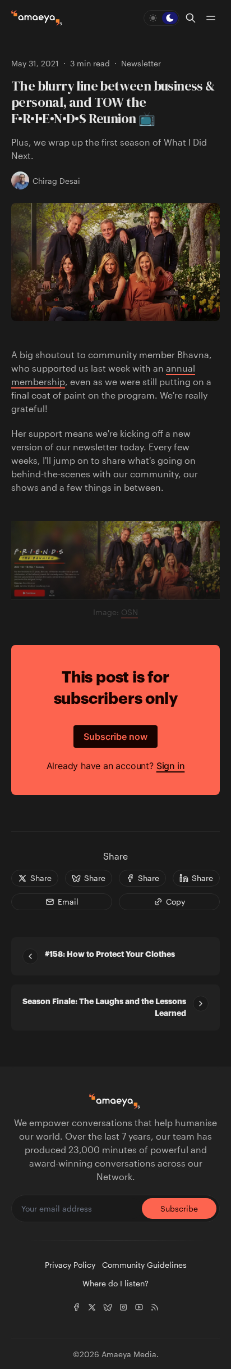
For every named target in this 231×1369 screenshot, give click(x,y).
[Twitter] (91, 1307)
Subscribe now (115, 736)
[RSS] (154, 1307)
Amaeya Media (128, 1354)
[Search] (191, 18)
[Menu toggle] (211, 18)
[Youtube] (139, 1307)
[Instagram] (123, 1307)
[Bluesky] (107, 1307)
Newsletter (141, 63)
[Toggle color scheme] (161, 18)
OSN (129, 612)
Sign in (170, 765)
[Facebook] (76, 1307)
